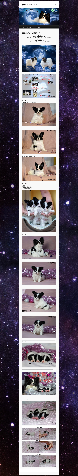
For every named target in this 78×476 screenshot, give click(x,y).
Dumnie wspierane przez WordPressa (39, 473)
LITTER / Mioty (46, 25)
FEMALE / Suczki (37, 25)
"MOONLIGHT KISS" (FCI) (29, 4)
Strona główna (23, 25)
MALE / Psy (42, 25)
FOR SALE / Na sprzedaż (25, 27)
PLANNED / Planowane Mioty (32, 27)
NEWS (33, 25)
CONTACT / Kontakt (40, 27)
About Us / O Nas (29, 25)
